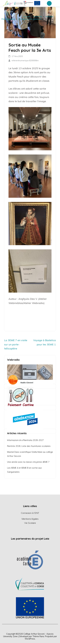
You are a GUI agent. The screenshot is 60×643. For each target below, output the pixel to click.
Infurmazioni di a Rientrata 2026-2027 (25, 440)
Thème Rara (38, 636)
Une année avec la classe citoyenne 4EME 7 (28, 462)
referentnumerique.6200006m (25, 60)
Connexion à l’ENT (30, 513)
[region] (30, 583)
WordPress (30, 638)
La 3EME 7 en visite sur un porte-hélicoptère (15, 344)
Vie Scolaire (30, 522)
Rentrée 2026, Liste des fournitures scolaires (29, 446)
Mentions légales (30, 518)
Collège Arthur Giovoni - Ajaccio (38, 633)
